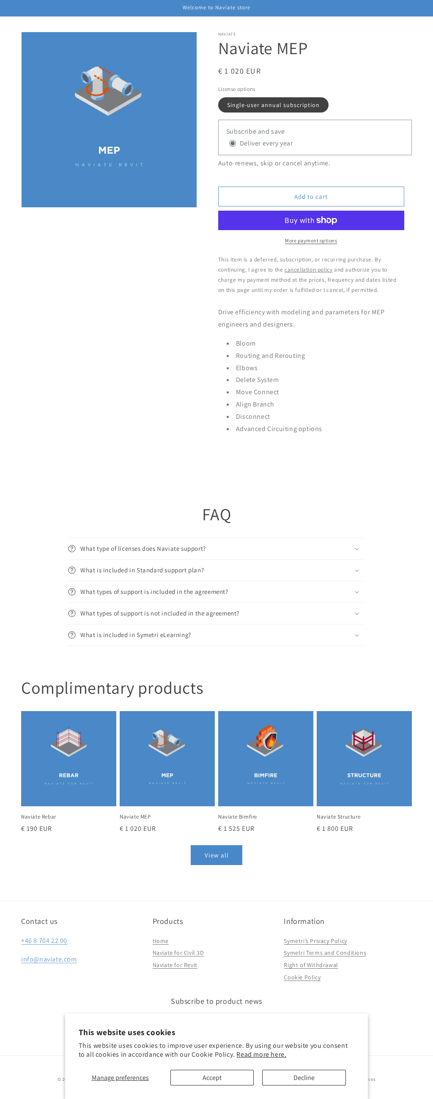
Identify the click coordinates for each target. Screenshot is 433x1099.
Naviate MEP (135, 816)
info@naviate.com (49, 959)
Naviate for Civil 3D (178, 952)
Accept (212, 1077)
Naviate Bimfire (237, 816)
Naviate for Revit (175, 965)
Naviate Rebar (38, 816)
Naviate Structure (338, 816)
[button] (216, 548)
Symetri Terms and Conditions (325, 952)
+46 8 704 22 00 (44, 940)
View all (217, 855)
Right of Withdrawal (311, 965)
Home (161, 941)
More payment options (311, 240)
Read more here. (261, 1054)
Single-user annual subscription (273, 105)
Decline (304, 1077)
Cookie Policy (302, 977)
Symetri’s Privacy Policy (315, 941)
